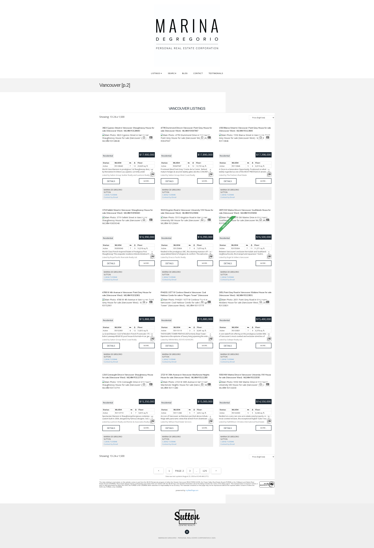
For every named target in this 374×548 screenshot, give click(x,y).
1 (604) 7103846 (110, 195)
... (196, 470)
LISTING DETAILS (111, 181)
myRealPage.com (192, 490)
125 (204, 470)
